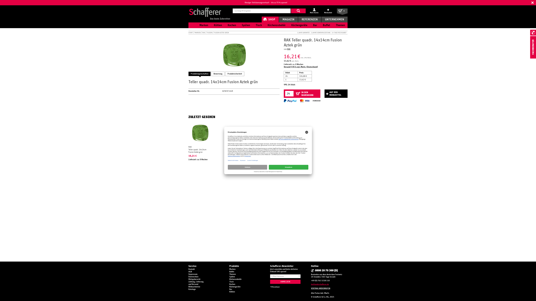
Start (190, 32)
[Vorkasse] (316, 101)
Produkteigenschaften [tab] (199, 74)
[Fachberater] (533, 58)
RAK (204, 32)
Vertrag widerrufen (320, 288)
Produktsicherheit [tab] (235, 74)
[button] (532, 3)
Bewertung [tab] (218, 74)
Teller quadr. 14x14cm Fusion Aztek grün (197, 151)
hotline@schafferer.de (320, 284)
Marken (198, 32)
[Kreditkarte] (304, 101)
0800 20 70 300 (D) (326, 270)
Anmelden (285, 282)
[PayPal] (290, 101)
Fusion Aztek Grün (221, 32)
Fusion (210, 32)
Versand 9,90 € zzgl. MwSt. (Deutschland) (301, 67)
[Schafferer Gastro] (209, 10)
